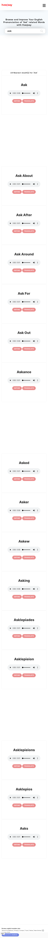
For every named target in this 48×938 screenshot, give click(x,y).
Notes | (32, 930)
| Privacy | (16, 930)
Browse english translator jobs (11, 928)
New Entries (37, 930)
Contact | (22, 930)
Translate (29, 101)
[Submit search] (42, 31)
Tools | (27, 930)
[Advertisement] (24, 50)
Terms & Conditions (7, 930)
